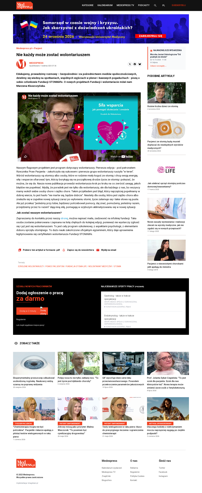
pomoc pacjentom (54, 266)
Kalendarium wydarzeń (112, 468)
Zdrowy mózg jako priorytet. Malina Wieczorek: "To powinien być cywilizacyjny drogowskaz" (76, 430)
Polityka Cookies (137, 476)
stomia (117, 266)
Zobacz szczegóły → (158, 66)
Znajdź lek (106, 476)
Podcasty (144, 5)
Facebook (163, 472)
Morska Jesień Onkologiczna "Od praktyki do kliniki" (165, 55)
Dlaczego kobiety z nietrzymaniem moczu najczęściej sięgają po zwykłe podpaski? (166, 430)
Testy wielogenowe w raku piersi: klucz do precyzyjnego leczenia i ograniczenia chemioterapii (122, 430)
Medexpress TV (108, 472)
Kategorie (87, 5)
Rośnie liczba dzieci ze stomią (162, 106)
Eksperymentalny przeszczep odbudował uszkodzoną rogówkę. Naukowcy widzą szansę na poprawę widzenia (34, 381)
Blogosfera (106, 480)
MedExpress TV (125, 5)
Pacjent (38, 48)
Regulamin (21, 319)
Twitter (162, 468)
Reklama (134, 468)
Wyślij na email (108, 250)
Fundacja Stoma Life (76, 266)
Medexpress (36, 63)
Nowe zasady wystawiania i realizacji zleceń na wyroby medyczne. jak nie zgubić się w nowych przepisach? (166, 225)
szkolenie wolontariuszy (31, 266)
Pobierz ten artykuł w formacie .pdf (41, 250)
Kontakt (133, 480)
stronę (64, 218)
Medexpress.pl (24, 48)
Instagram (163, 476)
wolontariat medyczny (100, 266)
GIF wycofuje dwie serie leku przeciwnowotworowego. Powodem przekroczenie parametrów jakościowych (123, 381)
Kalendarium (105, 5)
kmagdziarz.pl (33, 483)
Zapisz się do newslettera (80, 250)
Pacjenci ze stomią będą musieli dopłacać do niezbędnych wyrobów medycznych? (165, 144)
